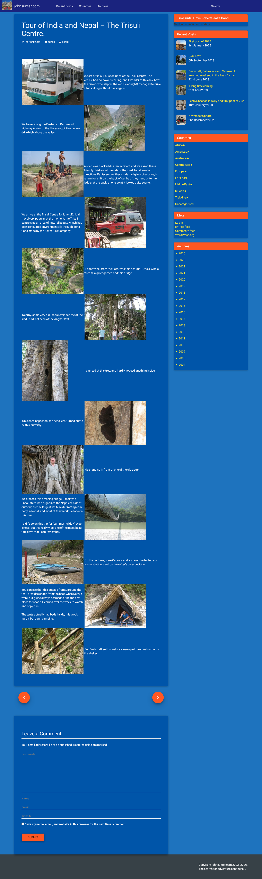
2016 (180, 305)
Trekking (180, 197)
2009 (180, 351)
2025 (180, 253)
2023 (180, 259)
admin (51, 41)
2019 (180, 286)
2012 (180, 332)
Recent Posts (64, 6)
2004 (180, 364)
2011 (180, 338)
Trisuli (65, 41)
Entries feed (182, 226)
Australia (181, 158)
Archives (102, 6)
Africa (179, 145)
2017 (180, 299)
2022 (180, 266)
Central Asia (183, 164)
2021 (180, 273)
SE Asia (180, 191)
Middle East (182, 184)
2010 (180, 345)
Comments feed (185, 230)
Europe (179, 171)
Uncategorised (184, 204)
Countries (85, 6)
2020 (180, 279)
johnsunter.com (27, 6)
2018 (180, 292)
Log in (179, 222)
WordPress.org (184, 235)
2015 (180, 312)
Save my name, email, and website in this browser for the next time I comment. (75, 824)
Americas (181, 151)
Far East (180, 177)
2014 (180, 318)
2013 (180, 325)
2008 (180, 358)
